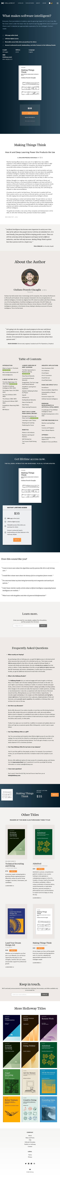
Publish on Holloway (30, 1144)
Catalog (20, 3)
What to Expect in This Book (10, 369)
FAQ (30, 1140)
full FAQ (23, 773)
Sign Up (43, 625)
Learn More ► (9, 885)
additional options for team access (25, 760)
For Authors (30, 3)
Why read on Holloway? (30, 121)
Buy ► (30, 113)
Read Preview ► (30, 117)
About (38, 3)
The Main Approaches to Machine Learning (29, 371)
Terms (30, 1155)
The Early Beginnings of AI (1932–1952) (9, 383)
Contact (30, 1146)
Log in (44, 3)
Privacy (30, 1157)
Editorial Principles (30, 1142)
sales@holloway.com (27, 764)
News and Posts (30, 1138)
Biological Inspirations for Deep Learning (30, 417)
